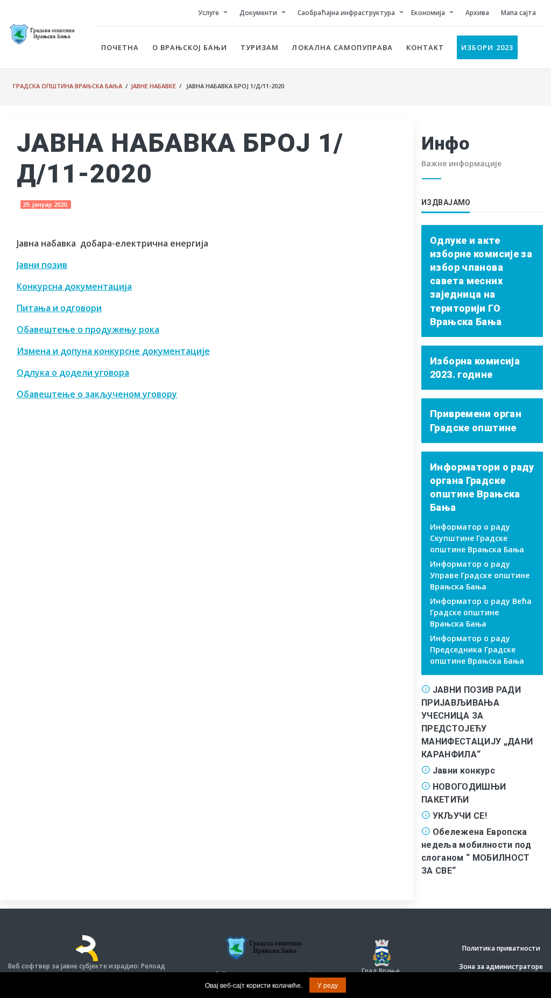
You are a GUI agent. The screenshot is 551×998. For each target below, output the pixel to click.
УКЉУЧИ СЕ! (460, 816)
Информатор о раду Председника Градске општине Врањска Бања (477, 649)
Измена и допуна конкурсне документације (113, 351)
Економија (428, 12)
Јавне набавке (153, 86)
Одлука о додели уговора (73, 372)
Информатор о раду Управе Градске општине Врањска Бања (479, 575)
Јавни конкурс (464, 770)
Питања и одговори (59, 308)
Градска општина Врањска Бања (67, 86)
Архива (477, 12)
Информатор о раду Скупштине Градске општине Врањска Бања (477, 538)
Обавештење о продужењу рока (88, 329)
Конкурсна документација (74, 286)
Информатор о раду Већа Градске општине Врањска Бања (481, 612)
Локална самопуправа (342, 47)
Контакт (425, 47)
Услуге (208, 12)
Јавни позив (42, 265)
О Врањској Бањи (190, 47)
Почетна (120, 47)
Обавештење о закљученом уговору (97, 394)
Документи (258, 12)
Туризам (260, 47)
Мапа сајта (518, 12)
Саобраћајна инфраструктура (346, 12)
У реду (327, 984)
